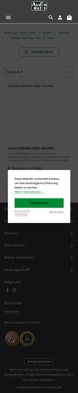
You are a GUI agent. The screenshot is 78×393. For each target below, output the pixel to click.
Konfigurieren (56, 212)
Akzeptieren (39, 203)
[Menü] (8, 17)
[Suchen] (51, 17)
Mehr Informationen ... (29, 192)
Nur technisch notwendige (22, 213)
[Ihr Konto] (60, 17)
